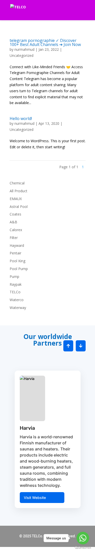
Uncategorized (21, 55)
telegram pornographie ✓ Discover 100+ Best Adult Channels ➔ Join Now (45, 42)
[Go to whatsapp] (83, 538)
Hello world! (21, 118)
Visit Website (35, 497)
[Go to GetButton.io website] (83, 547)
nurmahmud (24, 49)
